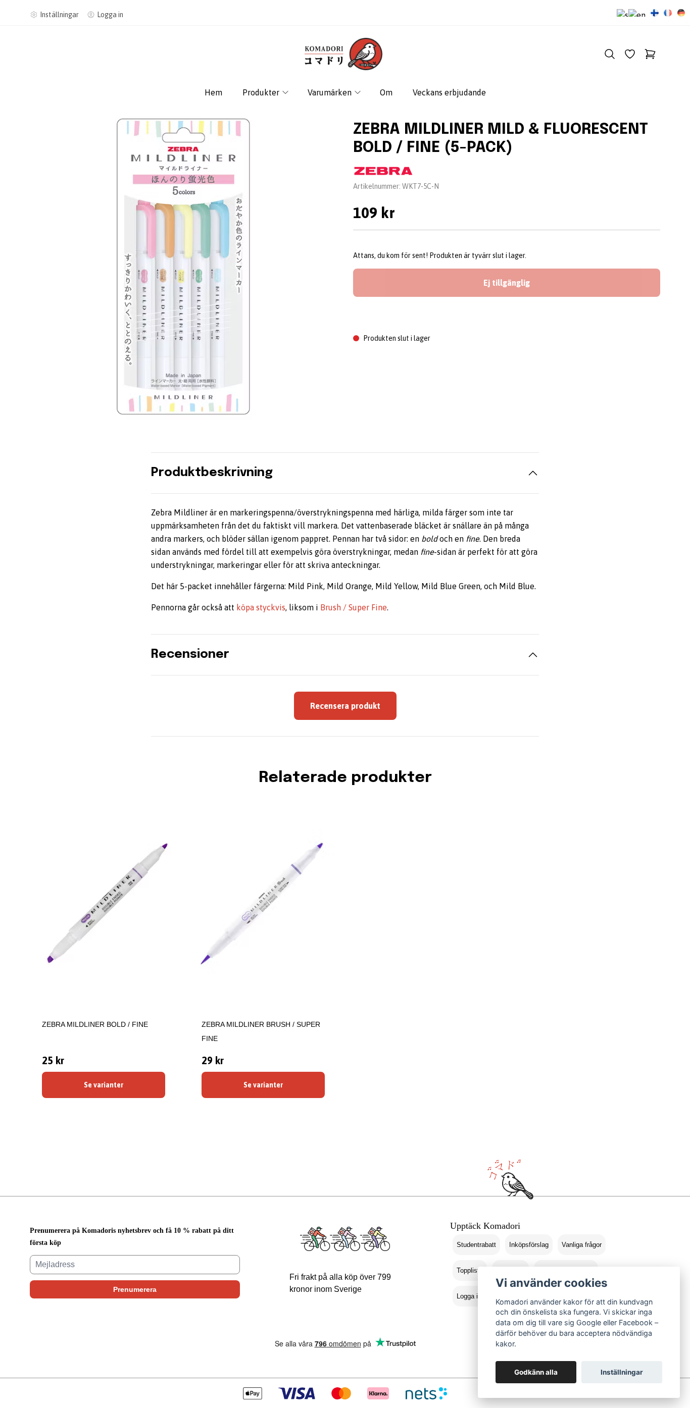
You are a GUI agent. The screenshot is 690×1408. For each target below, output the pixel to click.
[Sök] (610, 54)
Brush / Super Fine (353, 607)
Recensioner (190, 654)
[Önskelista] (630, 54)
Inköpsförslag (529, 1244)
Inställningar (622, 1372)
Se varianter (103, 1085)
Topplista (470, 1270)
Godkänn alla (536, 1372)
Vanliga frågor (582, 1244)
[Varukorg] (650, 54)
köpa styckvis (260, 607)
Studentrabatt (476, 1244)
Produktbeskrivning (212, 472)
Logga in (469, 1296)
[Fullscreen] (183, 266)
